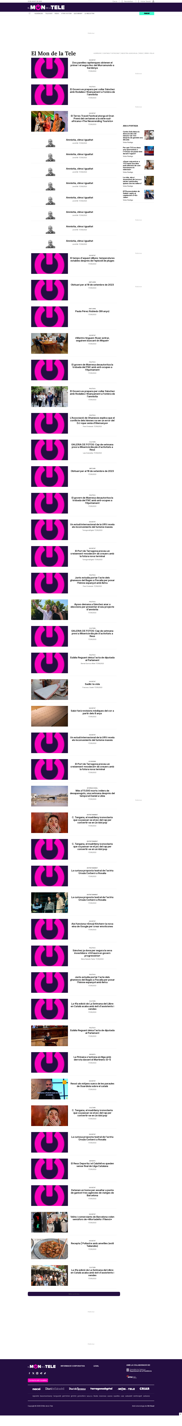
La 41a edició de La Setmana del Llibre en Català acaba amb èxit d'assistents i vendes (92, 1006)
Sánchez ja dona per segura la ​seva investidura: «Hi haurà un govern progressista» (92, 953)
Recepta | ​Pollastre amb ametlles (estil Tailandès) (92, 1244)
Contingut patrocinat (111, 53)
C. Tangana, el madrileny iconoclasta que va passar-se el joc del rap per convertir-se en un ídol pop (92, 820)
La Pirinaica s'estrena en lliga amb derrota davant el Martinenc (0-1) (92, 1058)
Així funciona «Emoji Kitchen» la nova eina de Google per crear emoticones (92, 925)
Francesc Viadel (88, 687)
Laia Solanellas (88, 453)
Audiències (39, 13)
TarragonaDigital (88, 530)
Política (92, 86)
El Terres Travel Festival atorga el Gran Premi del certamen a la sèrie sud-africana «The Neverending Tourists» (92, 118)
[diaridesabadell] (54, 1389)
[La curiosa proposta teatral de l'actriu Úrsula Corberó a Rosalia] (49, 876)
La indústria (89, 13)
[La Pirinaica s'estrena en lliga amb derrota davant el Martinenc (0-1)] (49, 1062)
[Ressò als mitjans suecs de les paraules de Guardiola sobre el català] (49, 1089)
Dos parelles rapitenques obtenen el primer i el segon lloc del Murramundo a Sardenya (92, 65)
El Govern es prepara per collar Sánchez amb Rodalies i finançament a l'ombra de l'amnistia (92, 92)
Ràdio (57, 13)
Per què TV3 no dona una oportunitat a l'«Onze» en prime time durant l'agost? (132, 151)
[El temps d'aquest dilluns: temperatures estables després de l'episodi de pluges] (49, 263)
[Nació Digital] (48, 8)
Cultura (92, 441)
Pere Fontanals (88, 426)
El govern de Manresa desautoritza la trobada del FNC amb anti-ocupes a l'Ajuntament (92, 367)
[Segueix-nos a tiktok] (45, 1374)
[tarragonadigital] (101, 1389)
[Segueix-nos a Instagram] (37, 1374)
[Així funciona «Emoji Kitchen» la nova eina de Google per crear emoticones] (49, 929)
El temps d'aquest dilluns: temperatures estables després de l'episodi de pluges (92, 259)
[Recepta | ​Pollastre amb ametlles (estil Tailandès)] (49, 1248)
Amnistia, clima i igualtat (79, 139)
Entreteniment (92, 814)
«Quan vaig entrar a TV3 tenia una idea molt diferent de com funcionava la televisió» (131, 166)
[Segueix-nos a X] (33, 1374)
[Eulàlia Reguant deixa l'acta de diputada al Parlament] (49, 663)
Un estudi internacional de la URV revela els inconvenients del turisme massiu (92, 525)
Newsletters (128, 1)
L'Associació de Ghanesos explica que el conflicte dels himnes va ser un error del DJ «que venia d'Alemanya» (92, 420)
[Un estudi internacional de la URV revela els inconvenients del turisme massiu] (49, 530)
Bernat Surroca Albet (88, 663)
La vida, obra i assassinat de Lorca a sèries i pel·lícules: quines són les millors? (132, 180)
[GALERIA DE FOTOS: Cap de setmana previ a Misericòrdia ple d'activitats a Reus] (49, 450)
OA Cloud (150, 1406)
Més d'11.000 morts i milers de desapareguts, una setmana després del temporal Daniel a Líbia (92, 793)
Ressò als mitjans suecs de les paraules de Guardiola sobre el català (92, 1085)
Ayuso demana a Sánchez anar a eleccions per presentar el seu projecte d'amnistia (92, 607)
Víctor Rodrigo (128, 142)
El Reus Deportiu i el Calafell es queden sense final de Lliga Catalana (92, 1164)
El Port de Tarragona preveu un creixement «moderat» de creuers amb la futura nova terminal (92, 554)
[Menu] (29, 13)
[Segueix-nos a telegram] (41, 1374)
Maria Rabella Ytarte (88, 959)
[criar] (144, 1389)
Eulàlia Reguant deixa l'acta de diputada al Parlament (92, 659)
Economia (92, 761)
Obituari (92, 468)
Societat (92, 60)
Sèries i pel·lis (149, 53)
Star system (66, 13)
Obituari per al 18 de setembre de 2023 (92, 284)
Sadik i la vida (92, 684)
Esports (92, 1054)
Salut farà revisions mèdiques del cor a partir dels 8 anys (92, 712)
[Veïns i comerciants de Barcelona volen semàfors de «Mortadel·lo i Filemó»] (49, 1222)
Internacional (92, 788)
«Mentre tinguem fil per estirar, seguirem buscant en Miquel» (92, 339)
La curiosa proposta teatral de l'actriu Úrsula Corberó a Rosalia (92, 872)
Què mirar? (78, 13)
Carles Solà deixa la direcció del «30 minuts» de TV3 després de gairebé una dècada (133, 136)
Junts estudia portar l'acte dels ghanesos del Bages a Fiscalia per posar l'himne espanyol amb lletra (92, 580)
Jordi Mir (75, 143)
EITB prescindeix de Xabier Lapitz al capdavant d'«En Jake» (131, 194)
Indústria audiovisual (129, 53)
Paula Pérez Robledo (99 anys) (92, 311)
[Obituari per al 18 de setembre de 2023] (49, 290)
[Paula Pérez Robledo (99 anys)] (49, 316)
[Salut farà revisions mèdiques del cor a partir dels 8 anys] (49, 716)
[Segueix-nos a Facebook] (29, 1374)
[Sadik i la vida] (49, 689)
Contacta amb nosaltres (38, 1380)
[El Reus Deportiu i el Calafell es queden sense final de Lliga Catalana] (49, 1169)
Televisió (48, 13)
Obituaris (92, 282)
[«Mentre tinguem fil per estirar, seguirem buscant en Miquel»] (49, 343)
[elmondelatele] (126, 1389)
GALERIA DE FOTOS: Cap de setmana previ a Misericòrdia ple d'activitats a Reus (92, 447)
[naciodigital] (37, 1389)
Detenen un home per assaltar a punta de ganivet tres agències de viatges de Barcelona (92, 1193)
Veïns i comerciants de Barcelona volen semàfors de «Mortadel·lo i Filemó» (92, 1218)
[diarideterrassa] (77, 1389)
